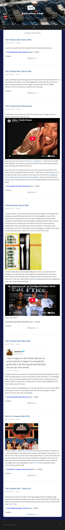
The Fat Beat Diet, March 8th (17, 341)
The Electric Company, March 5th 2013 (19, 469)
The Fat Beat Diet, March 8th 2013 (17, 397)
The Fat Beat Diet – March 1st (18, 488)
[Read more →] (32, 58)
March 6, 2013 (9, 419)
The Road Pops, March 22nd (17, 205)
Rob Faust (28, 451)
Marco (18, 43)
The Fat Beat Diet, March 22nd (18, 106)
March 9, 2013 (9, 344)
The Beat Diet (11, 525)
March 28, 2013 (9, 43)
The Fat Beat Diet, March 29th (18, 40)
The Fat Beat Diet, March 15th (18, 71)
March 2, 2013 (9, 491)
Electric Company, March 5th (17, 416)
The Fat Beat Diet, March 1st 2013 (17, 508)
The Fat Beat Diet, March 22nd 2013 (18, 186)
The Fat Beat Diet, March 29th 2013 (18, 52)
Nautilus (33, 279)
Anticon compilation (34, 161)
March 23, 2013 (9, 109)
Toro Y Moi (13, 504)
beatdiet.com (32, 13)
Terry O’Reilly (38, 463)
